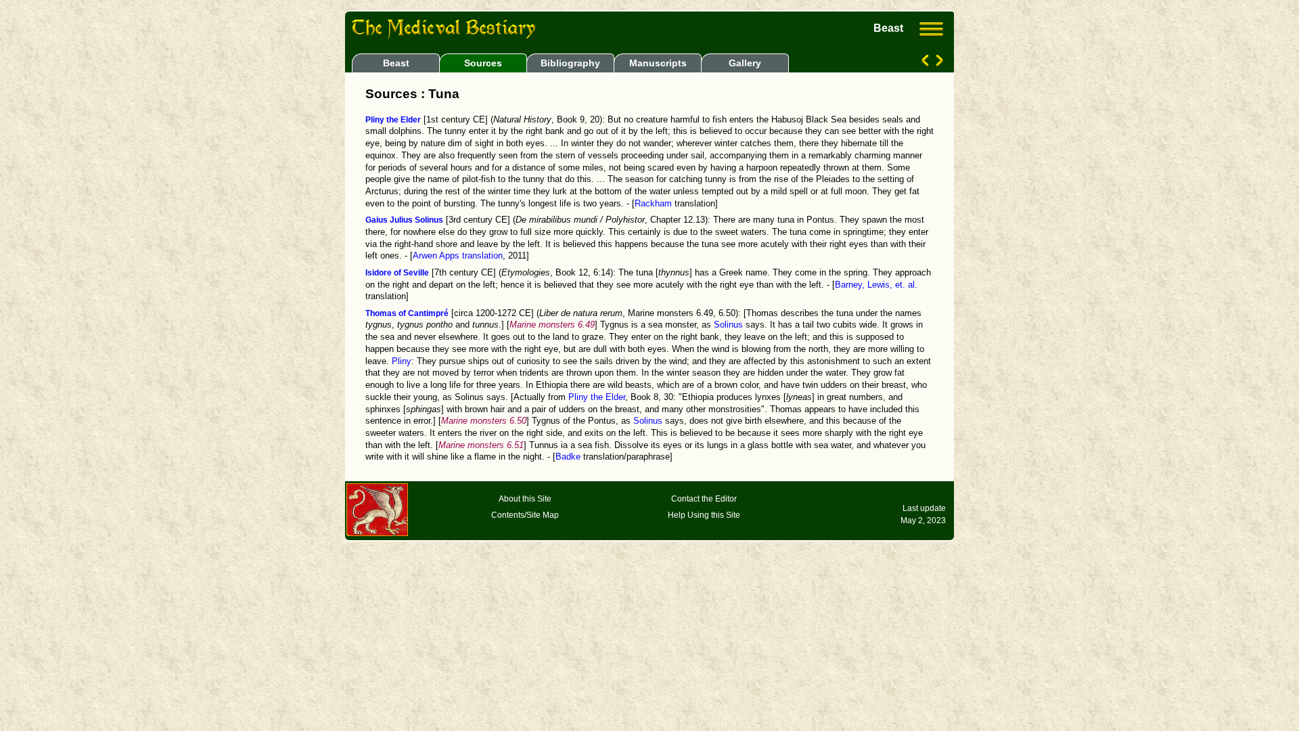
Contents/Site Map (525, 515)
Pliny (401, 361)
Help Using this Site (704, 515)
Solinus (728, 325)
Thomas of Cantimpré (407, 313)
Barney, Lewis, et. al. (876, 285)
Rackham (653, 203)
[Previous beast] (926, 63)
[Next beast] (938, 63)
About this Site (525, 499)
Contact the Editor (704, 499)
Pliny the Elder (596, 397)
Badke (567, 457)
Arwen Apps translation (458, 256)
